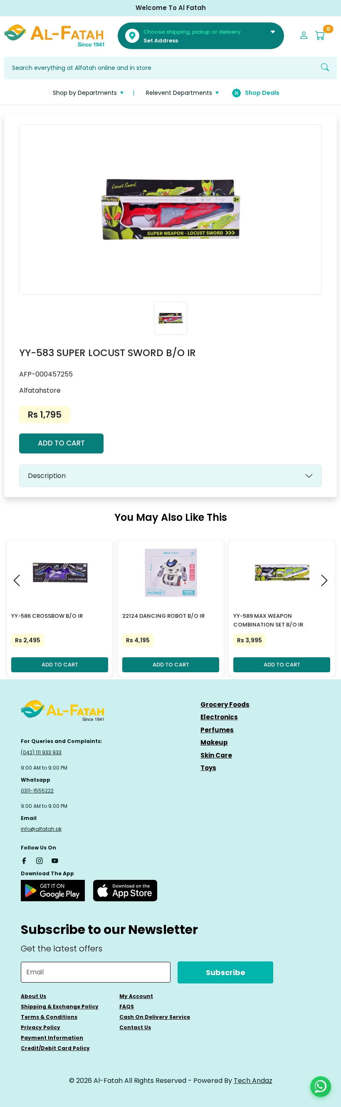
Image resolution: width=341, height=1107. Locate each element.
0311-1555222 (37, 790)
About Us (33, 996)
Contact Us (135, 1027)
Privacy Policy (40, 1027)
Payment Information (52, 1037)
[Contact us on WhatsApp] (320, 1086)
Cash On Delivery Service (154, 1016)
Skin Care (216, 755)
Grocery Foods (225, 704)
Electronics (219, 717)
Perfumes (217, 730)
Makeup (214, 742)
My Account (136, 996)
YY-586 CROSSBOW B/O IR (47, 616)
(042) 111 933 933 (41, 752)
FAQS (126, 1006)
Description (47, 475)
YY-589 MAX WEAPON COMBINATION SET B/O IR (268, 620)
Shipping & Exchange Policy (60, 1006)
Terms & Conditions (49, 1016)
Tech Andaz (253, 1080)
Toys (208, 767)
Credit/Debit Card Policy (55, 1048)
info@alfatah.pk (41, 828)
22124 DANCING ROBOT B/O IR (163, 616)
